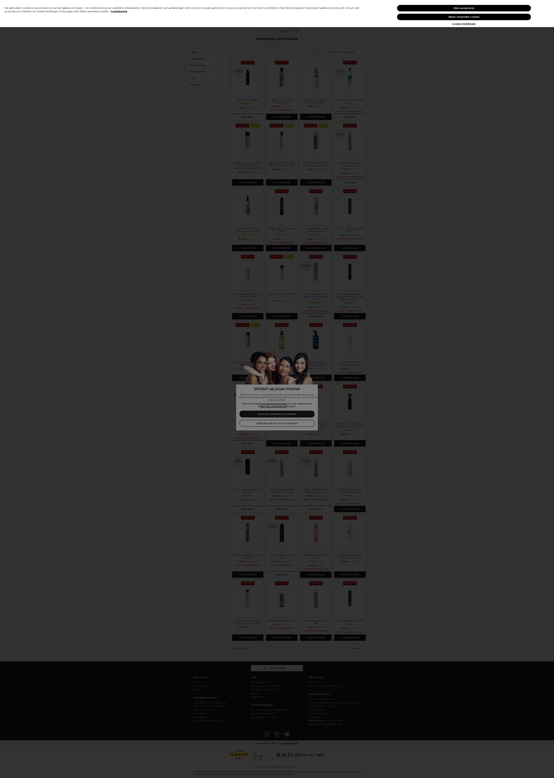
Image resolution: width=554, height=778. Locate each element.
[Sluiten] (549, 13)
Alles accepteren (464, 8)
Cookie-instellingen (464, 23)
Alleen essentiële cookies (464, 17)
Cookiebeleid (119, 11)
